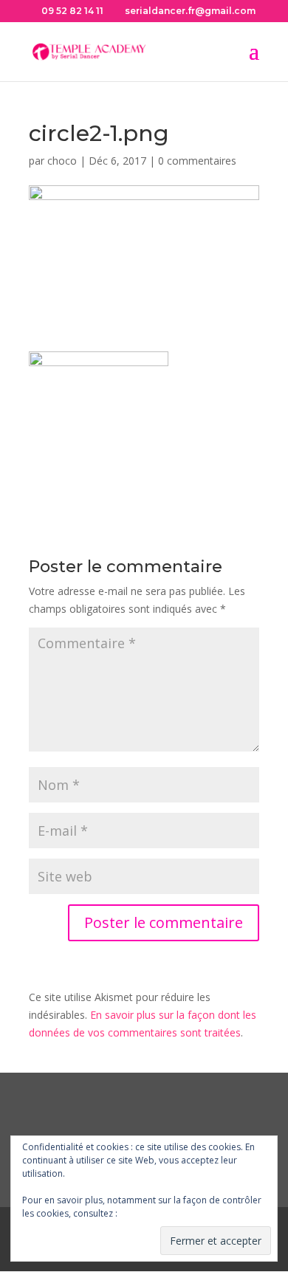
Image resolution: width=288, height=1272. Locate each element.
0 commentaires (197, 161)
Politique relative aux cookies (180, 1213)
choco (62, 161)
